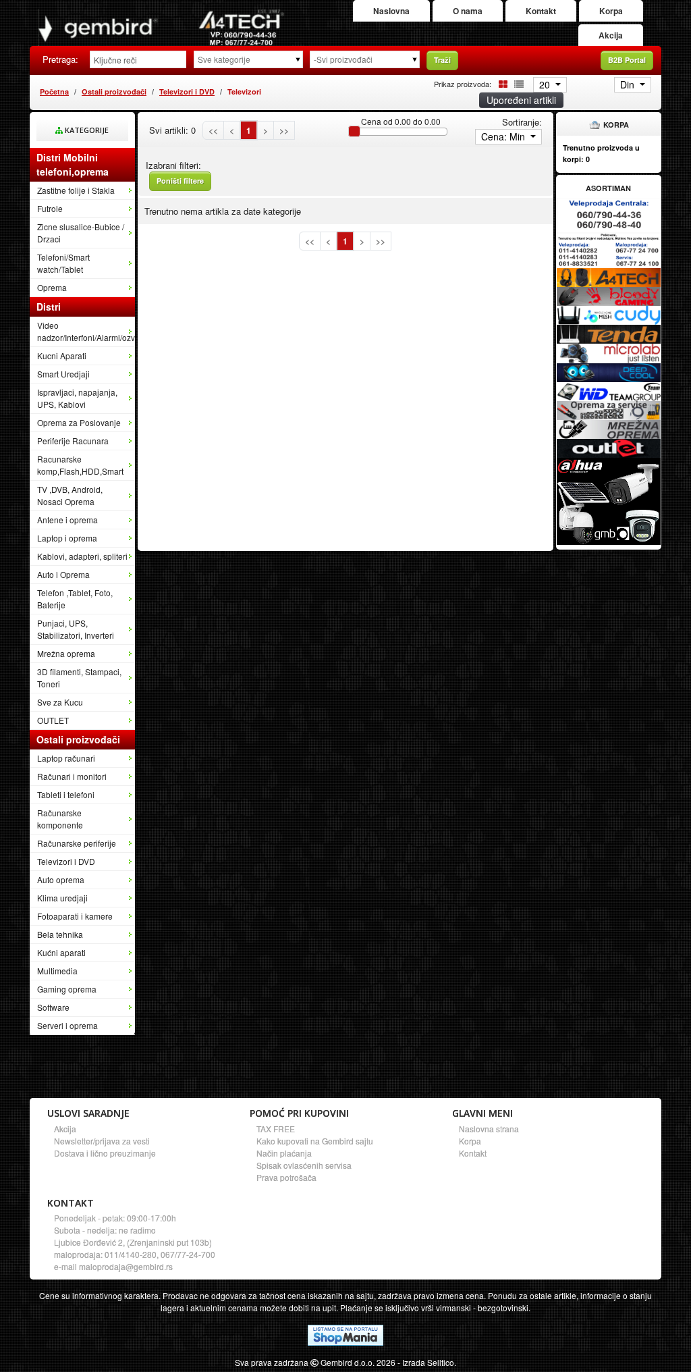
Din (628, 84)
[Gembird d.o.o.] (161, 27)
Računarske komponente (60, 818)
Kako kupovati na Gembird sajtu (314, 1140)
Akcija (611, 35)
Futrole (50, 208)
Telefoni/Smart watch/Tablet (63, 263)
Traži (442, 60)
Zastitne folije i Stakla (76, 190)
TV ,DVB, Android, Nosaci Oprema (70, 495)
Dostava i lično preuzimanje (105, 1153)
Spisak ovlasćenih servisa (304, 1165)
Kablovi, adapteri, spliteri (82, 556)
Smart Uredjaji (63, 373)
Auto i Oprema (63, 574)
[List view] (517, 83)
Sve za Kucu (60, 702)
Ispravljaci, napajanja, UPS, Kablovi (77, 398)
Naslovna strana (489, 1128)
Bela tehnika (60, 934)
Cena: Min (504, 136)
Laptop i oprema (67, 538)
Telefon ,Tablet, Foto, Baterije (75, 598)
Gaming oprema (66, 989)
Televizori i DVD (187, 91)
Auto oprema (60, 879)
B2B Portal (627, 60)
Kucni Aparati (61, 355)
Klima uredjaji (62, 897)
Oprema (52, 287)
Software (53, 1007)
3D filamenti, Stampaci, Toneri (79, 677)
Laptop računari (66, 758)
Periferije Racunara (73, 440)
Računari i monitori (72, 776)
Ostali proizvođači (114, 91)
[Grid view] (500, 83)
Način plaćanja (284, 1153)
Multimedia (57, 970)
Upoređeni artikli (521, 100)
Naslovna (391, 11)
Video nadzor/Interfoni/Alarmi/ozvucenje (86, 331)
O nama (467, 11)
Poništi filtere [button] (180, 181)
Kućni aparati (61, 952)
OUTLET (53, 720)
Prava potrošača (286, 1177)
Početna (54, 91)
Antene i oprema (67, 519)
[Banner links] (608, 215)
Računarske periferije (76, 843)
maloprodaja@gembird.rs (126, 1266)
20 (546, 84)
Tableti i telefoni (65, 794)
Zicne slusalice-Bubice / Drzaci (80, 232)
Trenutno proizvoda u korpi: (601, 153)
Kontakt (541, 11)
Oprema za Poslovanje (79, 422)
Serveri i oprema (67, 1025)
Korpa (611, 11)
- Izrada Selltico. (426, 1362)
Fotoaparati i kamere (75, 916)
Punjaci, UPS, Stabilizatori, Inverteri (75, 629)
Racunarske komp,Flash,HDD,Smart (80, 465)
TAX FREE (275, 1128)
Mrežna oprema (66, 653)
